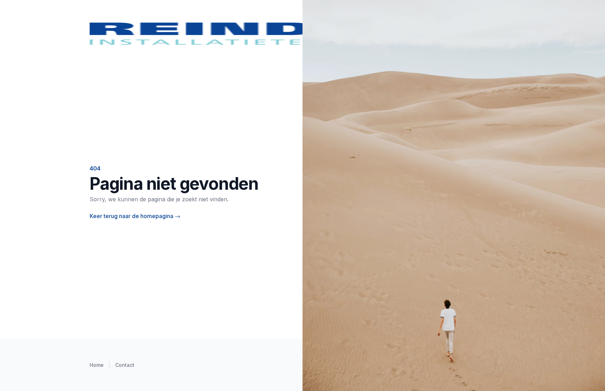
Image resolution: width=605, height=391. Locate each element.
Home (97, 365)
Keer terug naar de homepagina (135, 215)
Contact (124, 365)
